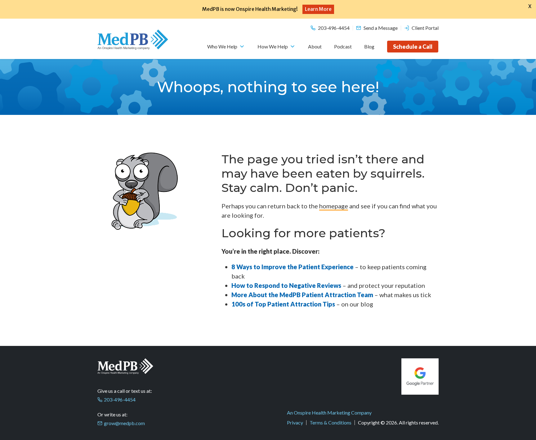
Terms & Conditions (330, 422)
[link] (293, 266)
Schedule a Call (412, 46)
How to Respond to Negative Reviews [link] (286, 285)
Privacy (295, 422)
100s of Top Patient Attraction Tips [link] (283, 304)
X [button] (529, 6)
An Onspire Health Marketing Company (329, 412)
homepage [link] (333, 206)
